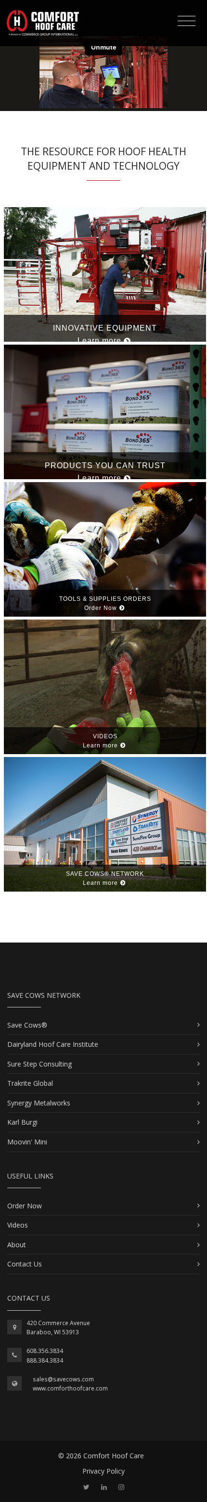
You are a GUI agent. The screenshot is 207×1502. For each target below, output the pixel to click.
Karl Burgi (22, 1122)
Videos (17, 1224)
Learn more (99, 340)
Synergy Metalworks (38, 1102)
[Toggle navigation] (186, 21)
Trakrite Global (30, 1083)
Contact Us (24, 1263)
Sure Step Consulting (39, 1063)
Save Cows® (27, 1025)
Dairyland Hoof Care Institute (52, 1044)
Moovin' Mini (27, 1141)
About (16, 1244)
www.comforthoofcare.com (70, 1388)
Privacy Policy (103, 1471)
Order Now (100, 608)
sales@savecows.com (63, 1379)
